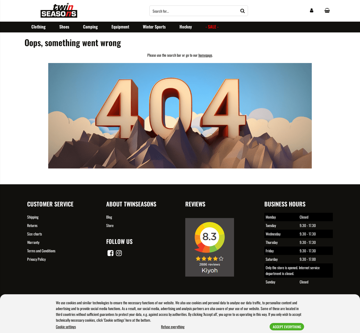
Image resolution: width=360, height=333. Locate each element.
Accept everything (287, 326)
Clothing (38, 26)
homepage (205, 55)
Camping (90, 26)
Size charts (34, 234)
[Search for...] (242, 11)
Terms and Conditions (41, 250)
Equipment (120, 26)
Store (110, 225)
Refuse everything (172, 326)
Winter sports (154, 26)
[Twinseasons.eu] (59, 16)
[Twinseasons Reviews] (211, 280)
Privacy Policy (36, 259)
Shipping (32, 217)
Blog (109, 217)
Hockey (185, 26)
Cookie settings (66, 326)
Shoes (64, 26)
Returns (32, 225)
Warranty (33, 242)
